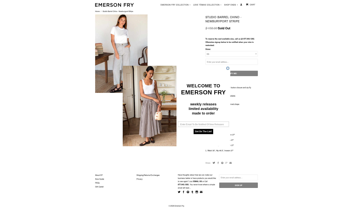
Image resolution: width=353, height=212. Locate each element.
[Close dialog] (227, 68)
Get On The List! (203, 131)
